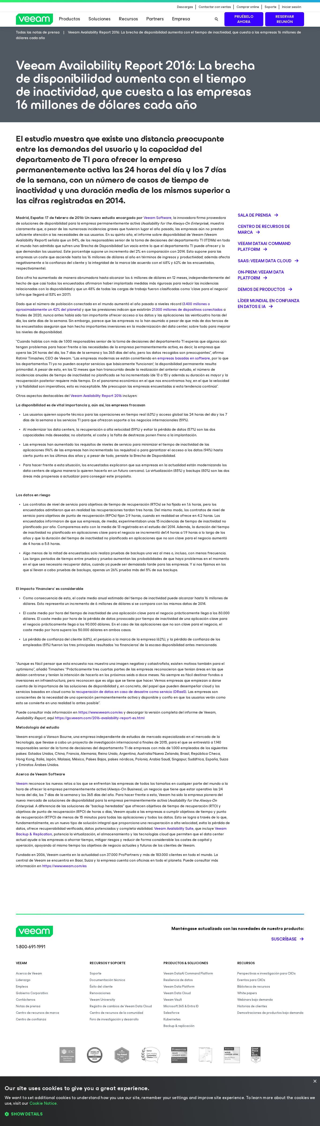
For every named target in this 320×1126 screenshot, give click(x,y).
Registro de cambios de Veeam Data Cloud (121, 1006)
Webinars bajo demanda (255, 999)
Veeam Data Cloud (177, 993)
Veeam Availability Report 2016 (96, 396)
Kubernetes (172, 1019)
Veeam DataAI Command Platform (188, 973)
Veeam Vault (173, 999)
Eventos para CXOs (251, 980)
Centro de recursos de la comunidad (116, 1012)
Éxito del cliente (101, 986)
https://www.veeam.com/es (100, 712)
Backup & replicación (179, 1026)
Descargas (185, 7)
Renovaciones (100, 993)
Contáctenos (25, 999)
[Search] (216, 19)
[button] (160, 1114)
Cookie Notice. (44, 1103)
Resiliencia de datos (178, 980)
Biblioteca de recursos (253, 986)
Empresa (181, 19)
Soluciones (100, 19)
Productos (69, 19)
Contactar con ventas (215, 7)
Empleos (22, 986)
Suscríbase (284, 939)
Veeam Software (157, 218)
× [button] (314, 1081)
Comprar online (248, 7)
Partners (155, 19)
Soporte (270, 7)
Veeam (22, 783)
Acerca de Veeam (29, 973)
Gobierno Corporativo (32, 993)
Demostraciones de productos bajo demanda (270, 1012)
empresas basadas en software (183, 358)
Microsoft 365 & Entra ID (181, 1006)
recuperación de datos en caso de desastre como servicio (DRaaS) (130, 692)
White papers (247, 993)
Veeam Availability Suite (173, 828)
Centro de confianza (31, 1019)
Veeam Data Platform (179, 986)
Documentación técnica (107, 980)
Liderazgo (23, 980)
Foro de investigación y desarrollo (114, 1019)
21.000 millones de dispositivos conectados (187, 309)
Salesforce (171, 1012)
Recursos (128, 19)
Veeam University (102, 999)
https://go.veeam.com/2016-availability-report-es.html (100, 718)
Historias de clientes (252, 1006)
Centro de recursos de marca (37, 1012)
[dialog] (160, 1101)
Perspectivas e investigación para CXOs (266, 973)
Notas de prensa (28, 1006)
